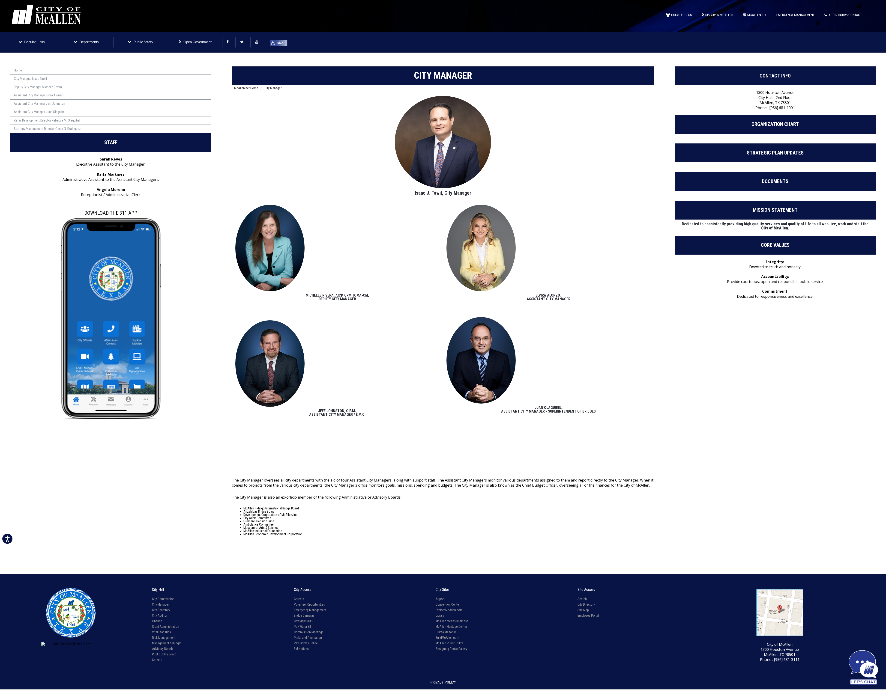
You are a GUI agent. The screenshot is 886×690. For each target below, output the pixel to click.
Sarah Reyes (111, 159)
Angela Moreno (111, 189)
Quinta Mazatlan (446, 632)
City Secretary (161, 610)
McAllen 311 (756, 15)
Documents (775, 181)
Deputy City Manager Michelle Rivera (38, 87)
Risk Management (163, 637)
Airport (440, 599)
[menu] (110, 99)
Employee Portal (588, 615)
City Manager (273, 88)
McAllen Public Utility (449, 643)
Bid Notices (301, 649)
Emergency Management (310, 610)
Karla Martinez (111, 174)
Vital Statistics (161, 632)
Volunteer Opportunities (309, 604)
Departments (89, 42)
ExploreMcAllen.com (449, 610)
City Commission (163, 599)
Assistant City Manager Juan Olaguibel (39, 112)
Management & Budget (166, 643)
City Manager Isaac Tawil (30, 79)
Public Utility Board (164, 654)
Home (18, 70)
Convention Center (448, 604)
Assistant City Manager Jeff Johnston (39, 103)
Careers (157, 660)
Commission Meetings (308, 632)
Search (582, 599)
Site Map (583, 610)
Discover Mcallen (718, 15)
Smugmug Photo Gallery (451, 649)
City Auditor (159, 615)
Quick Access (681, 15)
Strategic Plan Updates (775, 153)
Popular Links (34, 42)
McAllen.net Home (246, 88)
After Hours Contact (844, 15)
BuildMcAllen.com (447, 637)
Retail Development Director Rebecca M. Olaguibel (47, 120)
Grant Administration (165, 626)
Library (440, 615)
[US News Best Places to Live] (70, 644)
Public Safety (143, 42)
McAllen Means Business (452, 621)
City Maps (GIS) (304, 621)
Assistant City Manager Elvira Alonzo (38, 95)
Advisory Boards (163, 649)
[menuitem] (110, 70)
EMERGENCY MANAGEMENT (795, 15)
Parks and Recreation (308, 637)
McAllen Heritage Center (451, 626)
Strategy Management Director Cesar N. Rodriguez (47, 129)
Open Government (197, 42)
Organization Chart (775, 124)
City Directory (586, 604)
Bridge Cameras (304, 615)
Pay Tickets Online (306, 643)
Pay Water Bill (302, 626)
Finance (157, 621)
